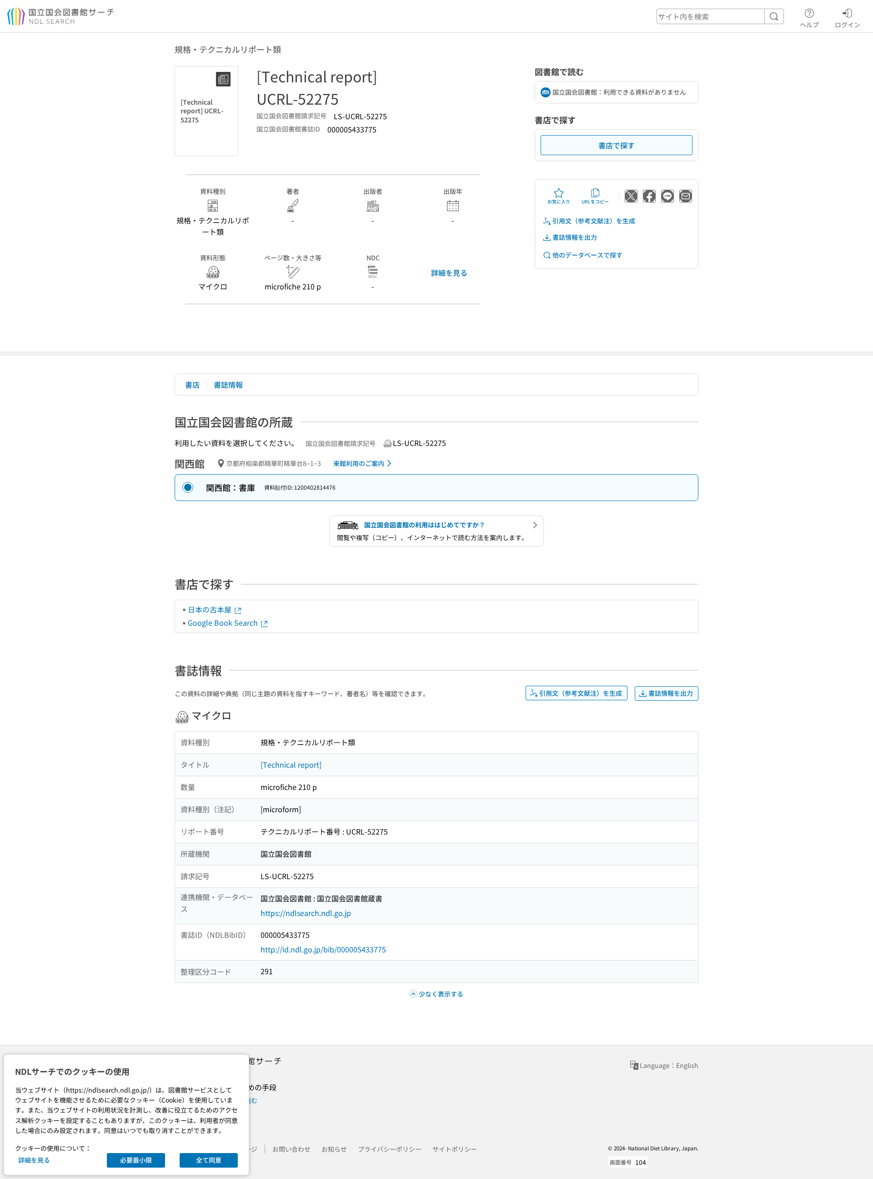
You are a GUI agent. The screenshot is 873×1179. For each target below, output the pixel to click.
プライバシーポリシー (389, 1149)
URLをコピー (595, 201)
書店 (192, 384)
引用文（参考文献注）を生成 (593, 220)
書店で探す (616, 145)
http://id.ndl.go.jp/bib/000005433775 (323, 949)
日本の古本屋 (210, 609)
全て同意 (208, 1159)
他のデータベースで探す (587, 254)
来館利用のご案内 (358, 463)
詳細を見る (449, 272)
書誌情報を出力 (574, 237)
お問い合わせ (291, 1149)
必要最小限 (136, 1159)
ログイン (847, 24)
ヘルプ (809, 24)
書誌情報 (228, 384)
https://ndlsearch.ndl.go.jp (306, 912)
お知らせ (334, 1149)
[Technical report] (291, 764)
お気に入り (558, 201)
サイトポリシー (454, 1149)
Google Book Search (224, 622)
